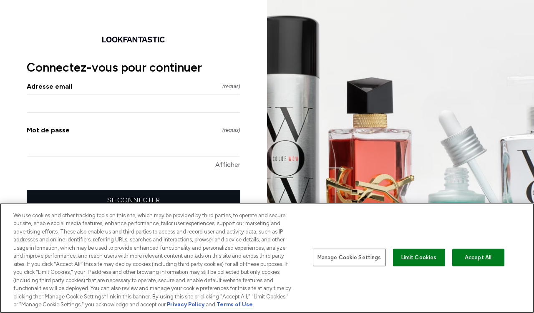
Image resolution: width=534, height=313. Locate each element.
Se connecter (133, 200)
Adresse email (133, 86)
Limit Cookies (419, 257)
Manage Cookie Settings (349, 257)
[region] (267, 258)
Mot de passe (133, 130)
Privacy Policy (185, 304)
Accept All (478, 257)
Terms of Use (235, 304)
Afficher (227, 165)
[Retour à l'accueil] (133, 39)
